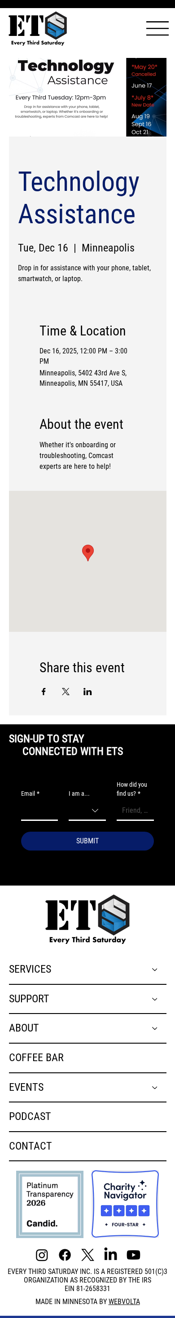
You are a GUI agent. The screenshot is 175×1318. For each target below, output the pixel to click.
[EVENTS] (155, 1087)
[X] (88, 1255)
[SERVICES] (155, 969)
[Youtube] (133, 1255)
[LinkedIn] (110, 1255)
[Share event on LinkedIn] (87, 691)
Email (30, 793)
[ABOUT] (155, 1028)
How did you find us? (132, 789)
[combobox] (87, 811)
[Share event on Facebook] (43, 691)
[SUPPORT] (155, 999)
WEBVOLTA (124, 1301)
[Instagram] (42, 1255)
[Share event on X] (65, 691)
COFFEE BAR (36, 1057)
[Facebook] (65, 1255)
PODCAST (30, 1116)
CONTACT (30, 1146)
